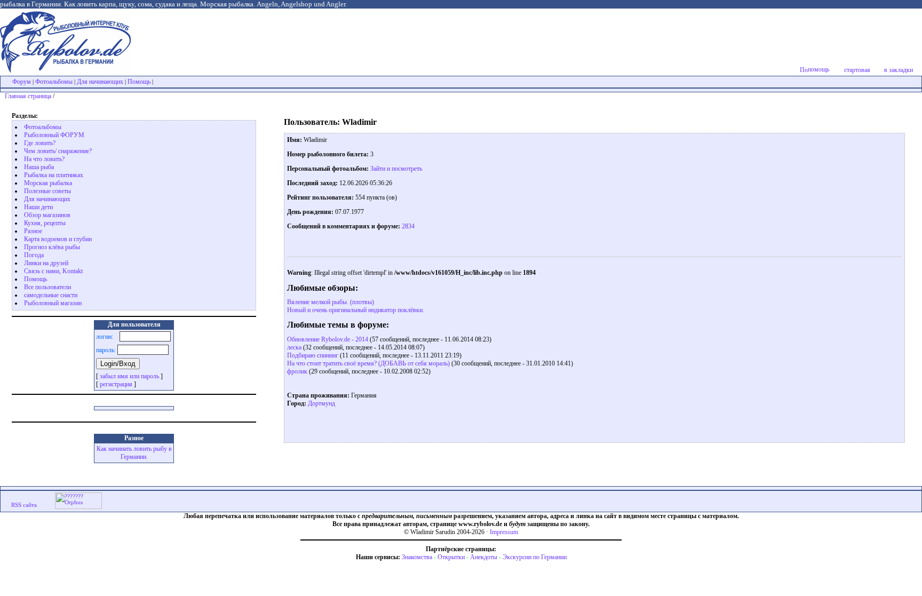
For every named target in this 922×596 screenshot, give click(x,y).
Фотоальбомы (54, 81)
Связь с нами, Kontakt (53, 271)
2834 (407, 226)
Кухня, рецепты (45, 223)
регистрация (116, 384)
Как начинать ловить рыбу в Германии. (134, 452)
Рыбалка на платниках (53, 175)
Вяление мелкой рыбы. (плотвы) (330, 302)
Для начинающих (100, 81)
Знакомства (417, 557)
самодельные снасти (50, 295)
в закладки (898, 70)
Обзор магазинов (47, 215)
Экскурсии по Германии (535, 557)
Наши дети (38, 207)
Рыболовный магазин (53, 303)
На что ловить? (44, 159)
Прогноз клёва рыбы (52, 247)
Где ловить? (39, 143)
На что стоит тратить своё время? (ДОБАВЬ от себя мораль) (368, 363)
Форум (21, 81)
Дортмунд (321, 403)
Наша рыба (39, 167)
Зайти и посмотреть (396, 168)
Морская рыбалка (48, 183)
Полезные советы (47, 191)
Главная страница (28, 96)
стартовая (857, 70)
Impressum (504, 532)
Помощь (139, 81)
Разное (33, 231)
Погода (34, 255)
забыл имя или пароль (129, 376)
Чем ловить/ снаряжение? (58, 151)
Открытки (451, 557)
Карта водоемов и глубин (58, 239)
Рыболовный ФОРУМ (54, 135)
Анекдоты (483, 557)
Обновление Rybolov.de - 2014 (327, 339)
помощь (818, 69)
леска (294, 347)
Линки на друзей (46, 263)
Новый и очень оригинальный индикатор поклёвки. (355, 310)
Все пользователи (47, 287)
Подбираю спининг (312, 355)
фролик (297, 371)
